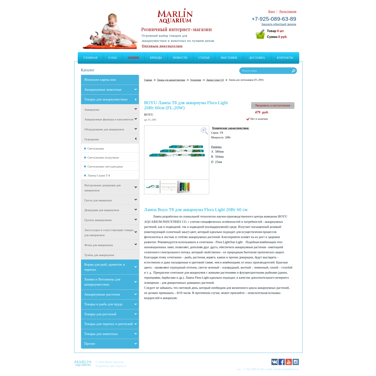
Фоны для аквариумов (98, 245)
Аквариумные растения (102, 294)
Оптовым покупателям (162, 46)
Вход (271, 11)
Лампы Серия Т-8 (99, 175)
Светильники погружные (103, 157)
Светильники (96, 148)
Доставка (257, 57)
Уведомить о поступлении (272, 105)
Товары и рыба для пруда (103, 304)
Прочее (89, 344)
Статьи (204, 57)
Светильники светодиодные (105, 166)
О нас (112, 57)
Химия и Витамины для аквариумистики (102, 281)
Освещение (91, 139)
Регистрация (287, 11)
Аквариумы (91, 109)
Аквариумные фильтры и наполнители (108, 119)
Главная (90, 57)
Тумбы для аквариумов (99, 255)
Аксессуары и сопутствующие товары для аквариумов (108, 232)
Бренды (156, 57)
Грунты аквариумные (98, 220)
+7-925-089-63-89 (274, 19)
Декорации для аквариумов (101, 210)
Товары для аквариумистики (105, 99)
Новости (180, 57)
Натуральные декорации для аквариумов (102, 188)
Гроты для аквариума (98, 200)
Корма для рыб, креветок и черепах (104, 266)
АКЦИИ (133, 57)
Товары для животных (101, 334)
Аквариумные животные (103, 89)
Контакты (285, 57)
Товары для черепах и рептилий (108, 324)
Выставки (229, 57)
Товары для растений (100, 314)
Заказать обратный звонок (278, 24)
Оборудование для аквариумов (104, 129)
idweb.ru (121, 366)
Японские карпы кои (100, 79)
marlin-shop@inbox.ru (286, 369)
